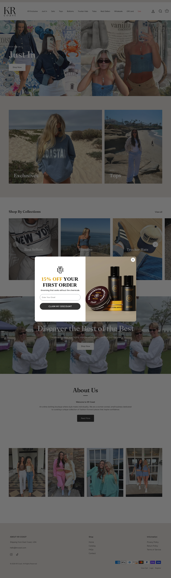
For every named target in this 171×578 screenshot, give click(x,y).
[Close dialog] (133, 260)
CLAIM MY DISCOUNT (60, 306)
